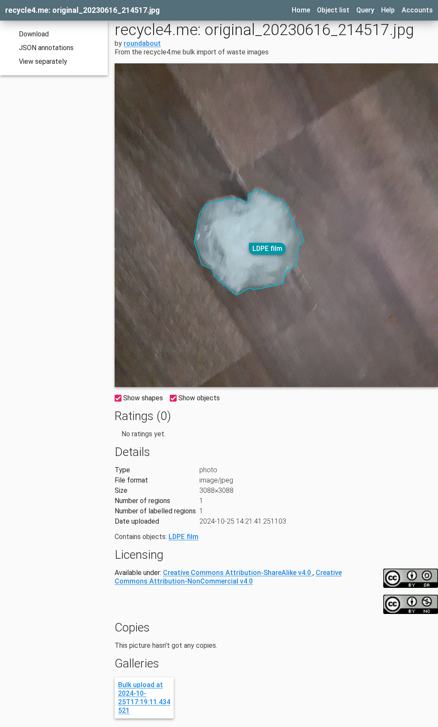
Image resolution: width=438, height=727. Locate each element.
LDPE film (267, 248)
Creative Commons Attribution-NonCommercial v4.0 (228, 577)
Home (301, 10)
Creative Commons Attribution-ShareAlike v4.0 (238, 573)
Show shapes (143, 398)
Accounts (417, 10)
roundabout (142, 43)
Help (388, 10)
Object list (333, 10)
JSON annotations (46, 48)
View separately (43, 61)
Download (34, 34)
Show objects (199, 398)
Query (365, 10)
